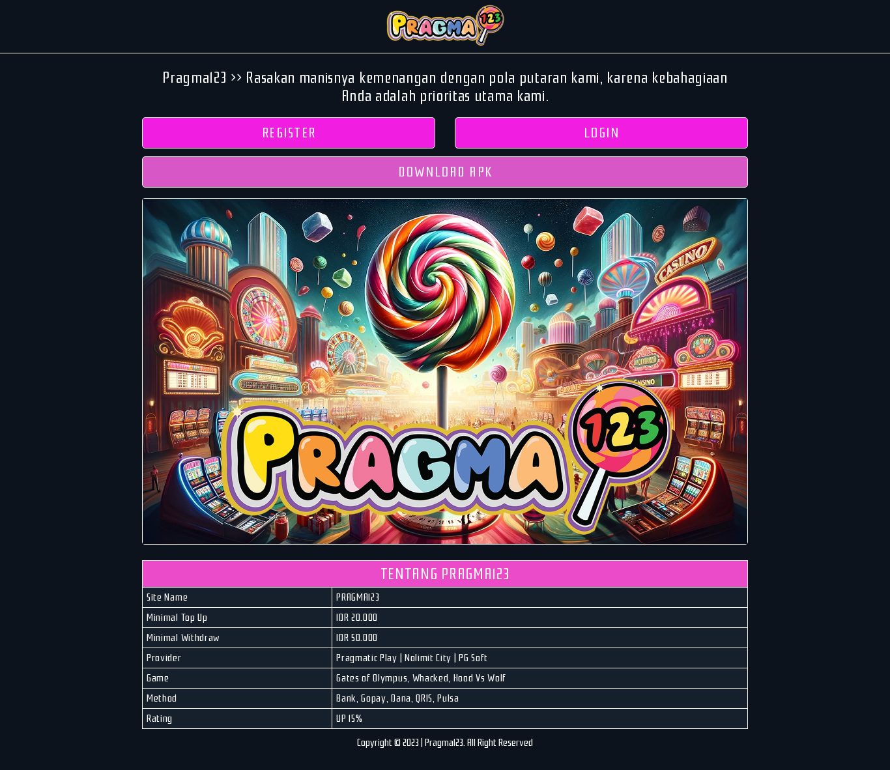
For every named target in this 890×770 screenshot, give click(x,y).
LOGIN (602, 132)
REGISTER (289, 132)
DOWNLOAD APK (445, 172)
